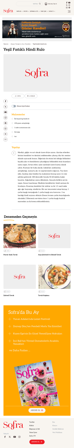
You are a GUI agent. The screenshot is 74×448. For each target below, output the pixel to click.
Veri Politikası (57, 432)
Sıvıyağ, (17, 132)
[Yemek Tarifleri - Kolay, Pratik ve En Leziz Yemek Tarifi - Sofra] (8, 10)
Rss (53, 422)
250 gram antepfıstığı (21, 123)
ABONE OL (35, 410)
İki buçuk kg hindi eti (21, 119)
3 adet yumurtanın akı (22, 128)
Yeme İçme (33, 432)
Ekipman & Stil (34, 429)
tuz (15, 136)
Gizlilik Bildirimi (58, 429)
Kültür (31, 426)
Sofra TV (32, 436)
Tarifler (32, 422)
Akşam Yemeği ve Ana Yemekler (21, 44)
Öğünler (5, 44)
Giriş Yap (50, 3)
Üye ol (55, 3)
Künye (54, 426)
